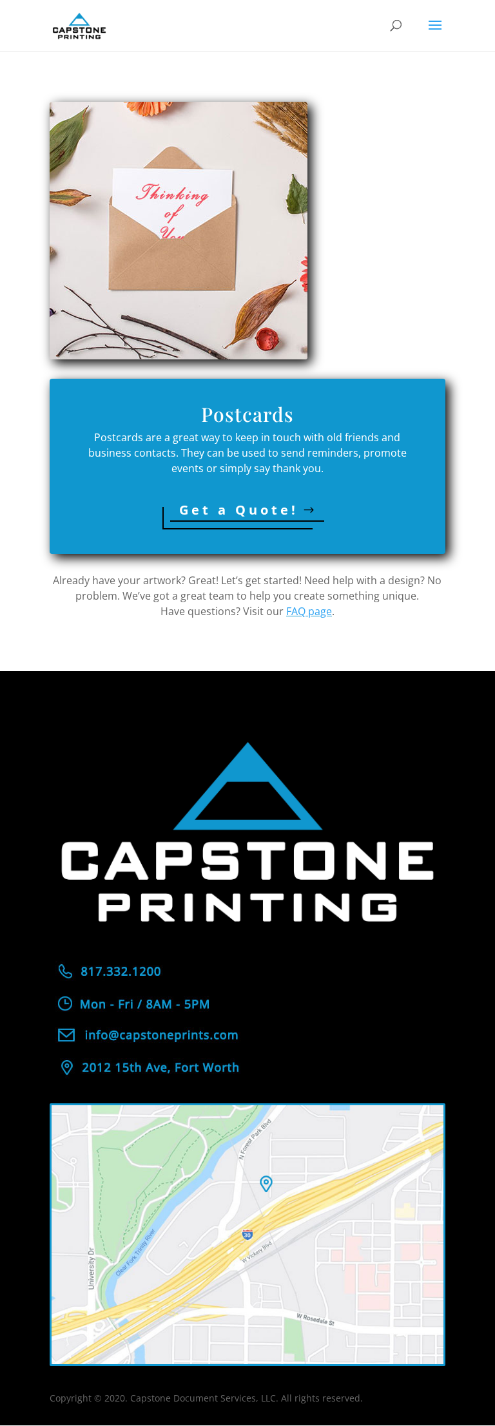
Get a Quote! (238, 509)
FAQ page (309, 611)
